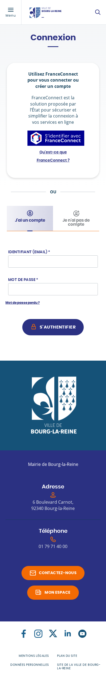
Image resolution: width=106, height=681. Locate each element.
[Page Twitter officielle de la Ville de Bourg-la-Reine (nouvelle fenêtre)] (53, 633)
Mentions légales (34, 655)
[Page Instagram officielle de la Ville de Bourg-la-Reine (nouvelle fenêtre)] (38, 633)
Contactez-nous (57, 573)
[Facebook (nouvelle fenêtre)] (23, 633)
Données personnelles (29, 664)
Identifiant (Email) (29, 252)
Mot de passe (23, 280)
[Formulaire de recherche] (98, 12)
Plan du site (67, 655)
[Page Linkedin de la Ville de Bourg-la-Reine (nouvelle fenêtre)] (67, 633)
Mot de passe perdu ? (22, 302)
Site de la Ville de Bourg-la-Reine (78, 666)
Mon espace (57, 593)
